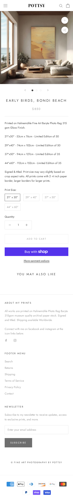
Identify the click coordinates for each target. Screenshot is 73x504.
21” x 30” (12, 197)
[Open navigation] (5, 5)
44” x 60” (12, 207)
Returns (9, 368)
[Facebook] (6, 340)
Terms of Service (14, 381)
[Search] (61, 5)
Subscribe (18, 442)
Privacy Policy (13, 387)
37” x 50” (50, 197)
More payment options (36, 261)
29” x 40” (31, 197)
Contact (9, 393)
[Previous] (25, 90)
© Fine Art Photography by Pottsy (36, 462)
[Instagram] (15, 340)
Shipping (10, 374)
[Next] (47, 90)
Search (9, 361)
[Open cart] (67, 6)
